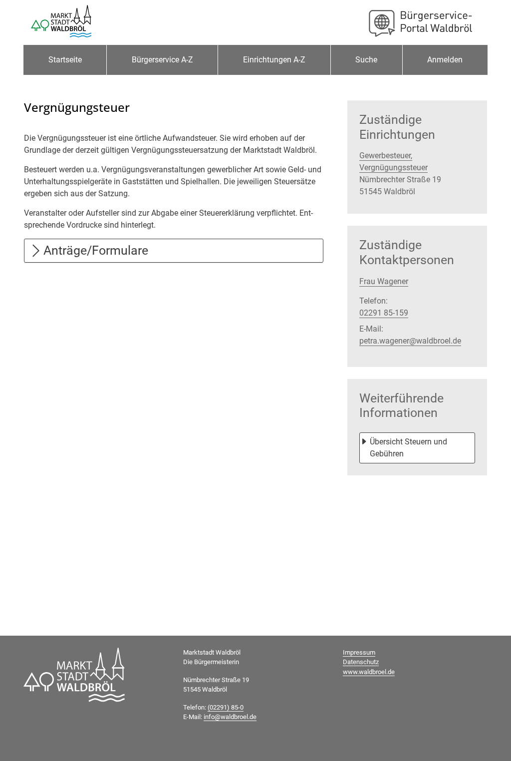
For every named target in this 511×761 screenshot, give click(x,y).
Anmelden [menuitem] (445, 59)
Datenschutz (361, 662)
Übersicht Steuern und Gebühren (409, 447)
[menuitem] (64, 60)
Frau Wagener (383, 281)
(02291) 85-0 (226, 707)
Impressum (359, 652)
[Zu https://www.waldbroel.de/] (61, 22)
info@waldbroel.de (230, 717)
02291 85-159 (383, 313)
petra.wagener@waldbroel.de (410, 341)
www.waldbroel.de (369, 672)
